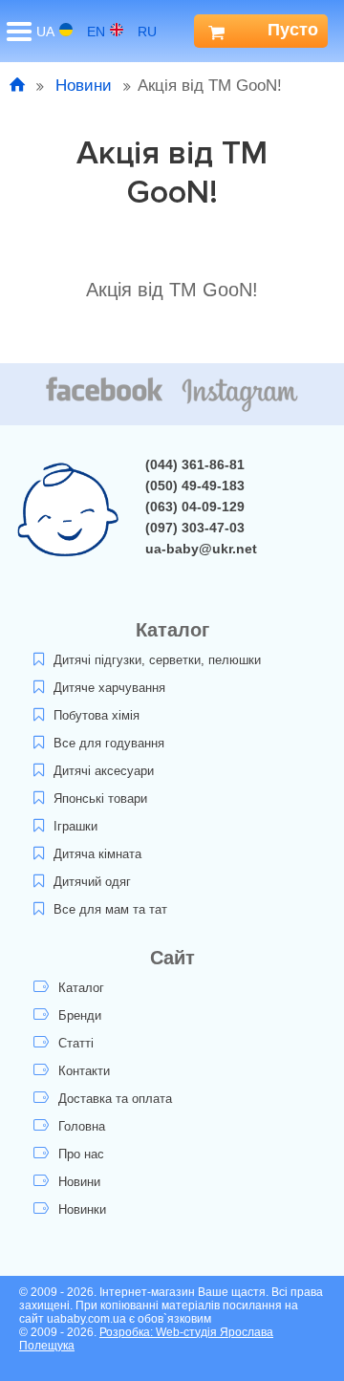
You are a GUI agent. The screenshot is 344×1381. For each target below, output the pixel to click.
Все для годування (109, 743)
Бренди (79, 1015)
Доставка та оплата (115, 1098)
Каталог (81, 988)
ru (147, 31)
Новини (84, 85)
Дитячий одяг (92, 881)
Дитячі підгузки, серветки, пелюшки (157, 660)
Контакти (84, 1071)
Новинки (82, 1209)
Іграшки (75, 826)
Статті (76, 1043)
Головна (81, 1126)
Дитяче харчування (109, 687)
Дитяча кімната (97, 854)
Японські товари (100, 798)
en (96, 31)
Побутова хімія (97, 715)
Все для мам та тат (110, 909)
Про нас (81, 1154)
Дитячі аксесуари (104, 771)
